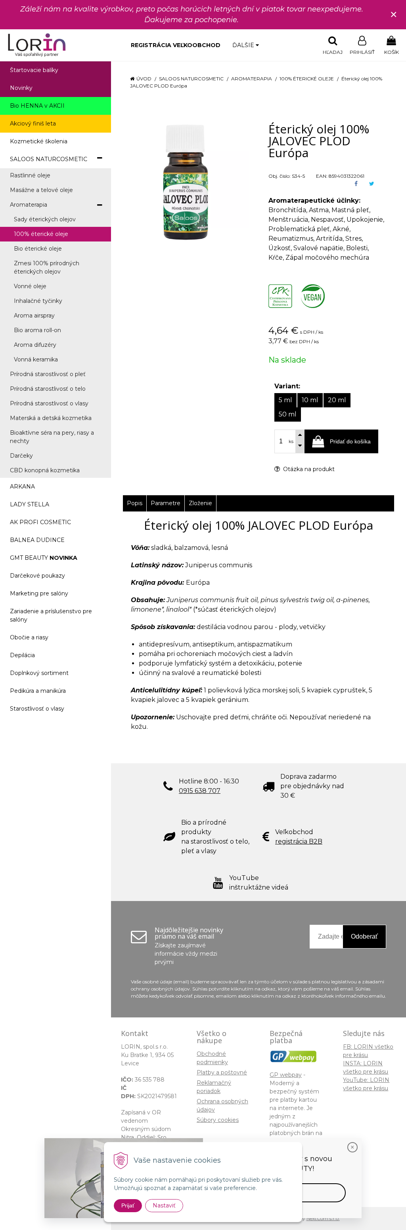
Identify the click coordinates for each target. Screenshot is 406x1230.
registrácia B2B (298, 841)
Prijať (127, 1205)
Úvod (143, 79)
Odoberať (364, 936)
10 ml (310, 400)
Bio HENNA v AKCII (37, 105)
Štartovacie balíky (34, 70)
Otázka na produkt (308, 469)
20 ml (337, 400)
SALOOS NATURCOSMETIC (191, 79)
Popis (134, 503)
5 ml (285, 400)
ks (291, 441)
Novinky (21, 87)
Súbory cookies (218, 1120)
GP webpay (286, 1074)
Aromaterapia (251, 79)
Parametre (165, 503)
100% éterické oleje (307, 79)
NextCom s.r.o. (323, 1218)
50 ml (288, 414)
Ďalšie (244, 45)
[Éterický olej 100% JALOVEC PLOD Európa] (186, 182)
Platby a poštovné (222, 1072)
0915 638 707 (199, 791)
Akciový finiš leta (33, 123)
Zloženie (200, 503)
